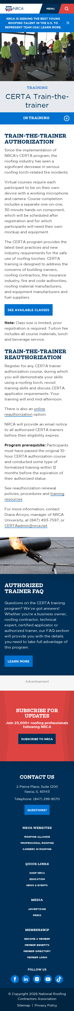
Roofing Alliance (37, 836)
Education (37, 879)
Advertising (37, 909)
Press (37, 915)
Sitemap (23, 1005)
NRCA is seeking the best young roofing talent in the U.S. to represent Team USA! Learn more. (33, 23)
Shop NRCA (37, 872)
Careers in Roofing (37, 849)
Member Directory (37, 951)
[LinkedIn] (26, 979)
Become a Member (37, 938)
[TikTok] (59, 979)
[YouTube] (48, 979)
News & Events (37, 885)
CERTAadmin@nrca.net (26, 525)
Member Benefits (37, 945)
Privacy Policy (46, 1005)
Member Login (37, 957)
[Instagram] (37, 979)
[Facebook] (15, 979)
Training (37, 88)
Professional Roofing (37, 842)
